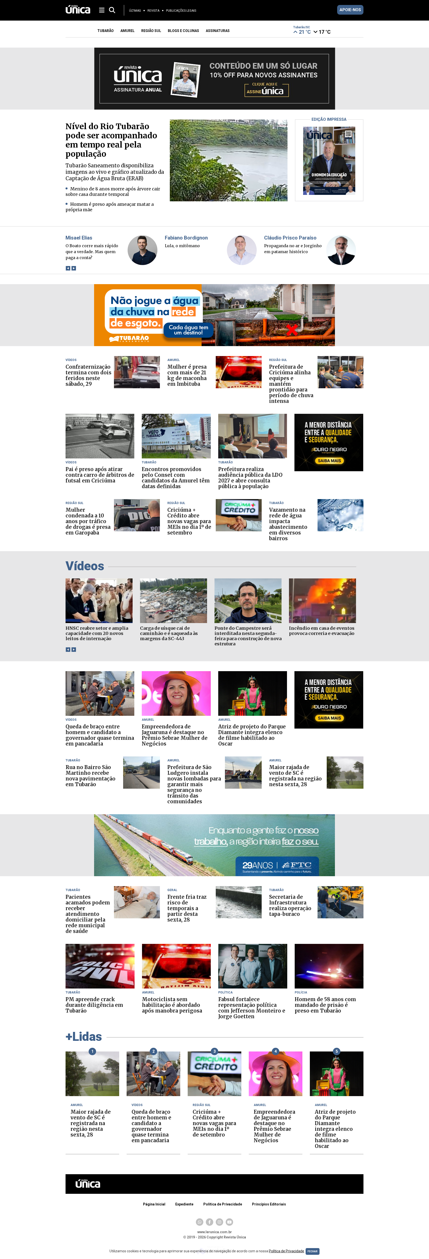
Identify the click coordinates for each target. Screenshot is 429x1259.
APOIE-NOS (350, 9)
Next (74, 268)
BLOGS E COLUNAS (183, 31)
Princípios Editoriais (269, 1204)
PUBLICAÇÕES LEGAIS (181, 10)
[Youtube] (229, 1222)
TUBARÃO (105, 31)
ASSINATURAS (218, 31)
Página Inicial (154, 1204)
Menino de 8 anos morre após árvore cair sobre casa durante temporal (113, 191)
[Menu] (102, 10)
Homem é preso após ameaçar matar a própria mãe (110, 206)
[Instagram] (219, 1222)
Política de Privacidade (222, 1204)
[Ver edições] (329, 193)
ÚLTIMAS (135, 10)
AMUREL (127, 31)
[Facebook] (209, 1222)
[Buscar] (112, 10)
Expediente (184, 1204)
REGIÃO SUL (151, 31)
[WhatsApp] (199, 1222)
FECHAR (313, 1251)
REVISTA (153, 10)
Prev (68, 268)
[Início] (78, 12)
